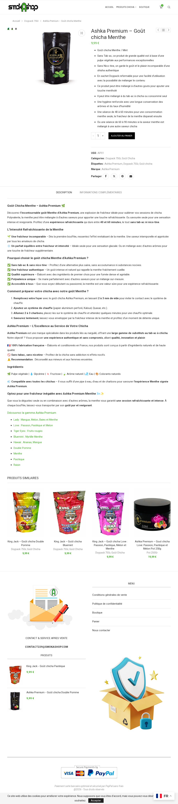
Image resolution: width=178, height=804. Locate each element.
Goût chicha (145, 163)
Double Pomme (22, 448)
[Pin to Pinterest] (122, 176)
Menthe (18, 453)
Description (64, 192)
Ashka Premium (113, 163)
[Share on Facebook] (106, 176)
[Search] (169, 7)
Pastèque (19, 459)
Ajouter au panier (121, 135)
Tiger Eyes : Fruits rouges (28, 431)
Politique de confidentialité (107, 603)
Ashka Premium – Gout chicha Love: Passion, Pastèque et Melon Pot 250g (152, 545)
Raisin (17, 464)
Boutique (144, 7)
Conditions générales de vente (109, 594)
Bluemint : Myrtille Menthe (28, 436)
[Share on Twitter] (114, 176)
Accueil (109, 7)
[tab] (64, 192)
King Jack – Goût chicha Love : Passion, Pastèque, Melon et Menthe (110, 545)
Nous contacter (101, 630)
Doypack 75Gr (31, 21)
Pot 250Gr (152, 552)
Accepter (96, 800)
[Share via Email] (131, 176)
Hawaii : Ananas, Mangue (28, 442)
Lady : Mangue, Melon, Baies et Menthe (36, 419)
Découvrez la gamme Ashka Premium (31, 412)
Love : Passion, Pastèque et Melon (33, 425)
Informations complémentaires (101, 192)
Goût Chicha (128, 158)
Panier (95, 621)
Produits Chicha (125, 7)
